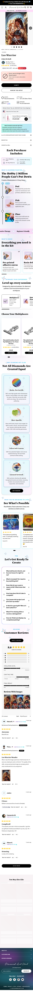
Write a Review (17, 641)
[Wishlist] (28, 7)
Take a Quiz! (12, 976)
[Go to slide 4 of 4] (19, 550)
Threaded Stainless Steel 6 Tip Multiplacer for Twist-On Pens (11, 341)
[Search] (25, 7)
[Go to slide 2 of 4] (16, 550)
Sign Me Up (26, 971)
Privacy (10, 986)
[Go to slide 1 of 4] (14, 550)
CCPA (14, 986)
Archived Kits (26, 986)
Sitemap (19, 986)
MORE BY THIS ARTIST (16, 90)
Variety (16, 85)
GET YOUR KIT (16, 490)
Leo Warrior (20, 49)
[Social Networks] (10, 979)
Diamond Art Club (19, 988)
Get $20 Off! (20, 976)
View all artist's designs (10, 63)
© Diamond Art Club (11, 345)
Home (2, 49)
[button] (30, 28)
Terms (5, 986)
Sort (17, 716)
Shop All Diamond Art (10, 49)
